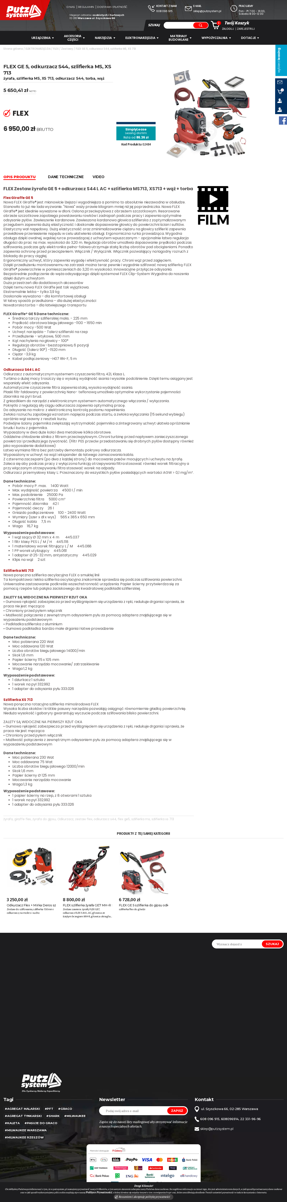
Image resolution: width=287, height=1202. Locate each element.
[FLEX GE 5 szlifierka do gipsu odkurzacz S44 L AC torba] (143, 867)
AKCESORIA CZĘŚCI (72, 38)
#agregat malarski (22, 1108)
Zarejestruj (245, 29)
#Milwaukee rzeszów (24, 1137)
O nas (70, 7)
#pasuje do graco (40, 1123)
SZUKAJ (154, 25)
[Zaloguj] (281, 100)
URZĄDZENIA (41, 38)
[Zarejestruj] (281, 109)
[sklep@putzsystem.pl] (281, 82)
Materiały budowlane (178, 38)
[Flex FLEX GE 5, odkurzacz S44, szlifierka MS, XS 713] (209, 112)
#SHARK (52, 1116)
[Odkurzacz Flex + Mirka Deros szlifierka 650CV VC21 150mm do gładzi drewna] (31, 867)
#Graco (65, 1108)
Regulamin (86, 7)
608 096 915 (164, 11)
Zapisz (177, 1111)
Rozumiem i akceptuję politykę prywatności (144, 1196)
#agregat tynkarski (23, 1116)
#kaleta (12, 1123)
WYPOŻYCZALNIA (214, 38)
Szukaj (272, 944)
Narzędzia (103, 38)
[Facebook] (283, 120)
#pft (49, 1108)
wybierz (278, 60)
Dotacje (248, 38)
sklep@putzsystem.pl (207, 11)
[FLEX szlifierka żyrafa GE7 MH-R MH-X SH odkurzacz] (87, 867)
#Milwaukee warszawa (26, 1130)
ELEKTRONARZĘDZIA (140, 38)
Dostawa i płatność (112, 7)
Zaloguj (228, 29)
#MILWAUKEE (75, 1116)
